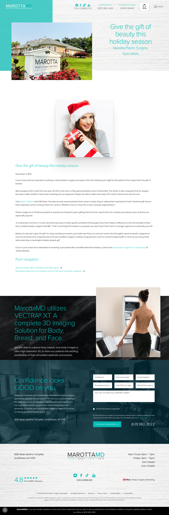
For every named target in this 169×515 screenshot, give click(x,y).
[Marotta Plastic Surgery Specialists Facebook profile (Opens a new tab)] (80, 5)
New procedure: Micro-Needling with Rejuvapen (37, 267)
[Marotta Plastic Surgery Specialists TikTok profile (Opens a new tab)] (84, 5)
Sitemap (91, 493)
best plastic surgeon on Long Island (129, 247)
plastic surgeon (27, 201)
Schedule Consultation (105, 424)
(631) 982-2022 (105, 8)
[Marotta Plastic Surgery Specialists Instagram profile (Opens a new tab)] (77, 5)
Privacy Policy (142, 418)
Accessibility (128, 493)
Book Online (127, 8)
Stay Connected (83, 8)
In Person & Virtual (127, 5)
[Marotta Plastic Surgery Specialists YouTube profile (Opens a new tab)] (89, 5)
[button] (5, 510)
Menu (160, 6)
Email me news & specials (108, 408)
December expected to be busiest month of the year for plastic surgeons (49, 271)
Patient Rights (115, 493)
